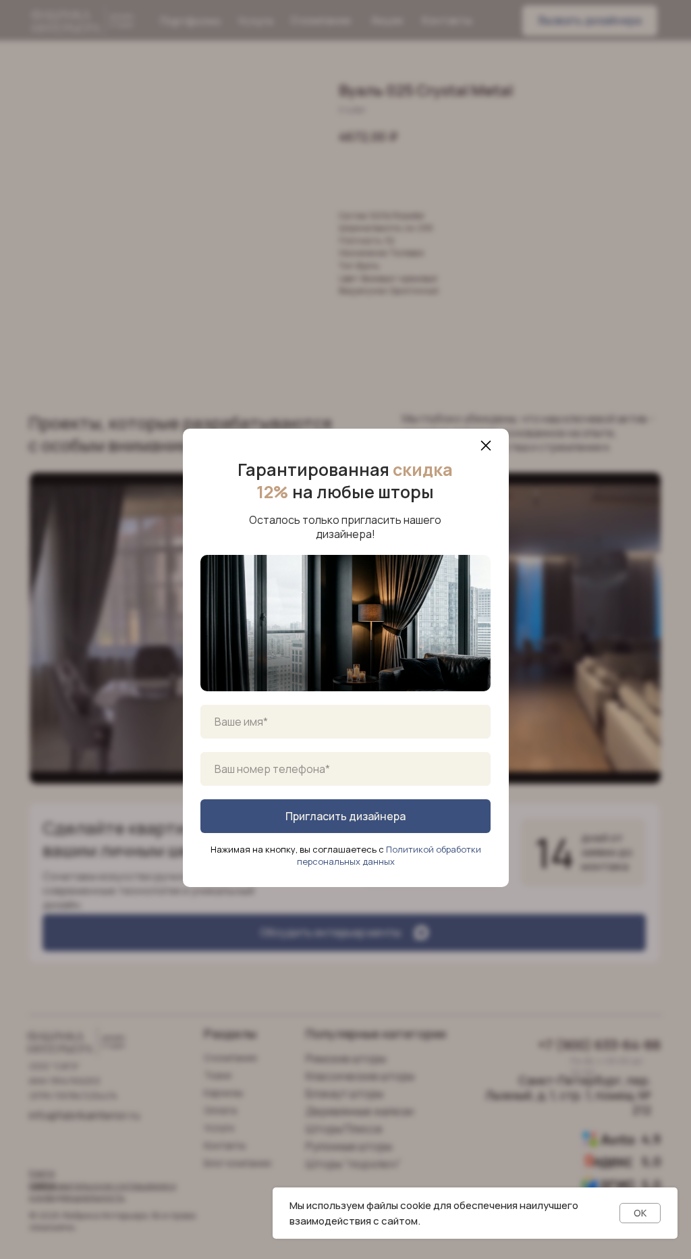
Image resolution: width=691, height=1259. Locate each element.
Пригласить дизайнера (345, 816)
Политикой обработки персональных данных (389, 855)
